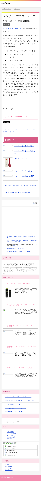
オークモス (34, 269)
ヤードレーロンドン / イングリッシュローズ (20, 325)
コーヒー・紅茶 (11, 437)
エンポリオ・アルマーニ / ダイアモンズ (15, 408)
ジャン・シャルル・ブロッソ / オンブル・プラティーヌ (19, 400)
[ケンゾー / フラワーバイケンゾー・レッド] (7, 150)
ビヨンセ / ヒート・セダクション (17, 368)
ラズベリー (11, 271)
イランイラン (31, 263)
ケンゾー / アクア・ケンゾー (24, 171)
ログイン (7, 465)
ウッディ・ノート (30, 270)
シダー (10, 270)
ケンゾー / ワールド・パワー (24, 146)
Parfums (5, 3)
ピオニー (34, 267)
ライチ (30, 269)
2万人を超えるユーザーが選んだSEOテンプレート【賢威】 (21, 237)
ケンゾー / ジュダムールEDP (24, 176)
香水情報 (9, 438)
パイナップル (13, 267)
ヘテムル (15, 245)
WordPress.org (9, 470)
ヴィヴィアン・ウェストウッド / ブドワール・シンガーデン (21, 305)
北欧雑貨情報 (10, 432)
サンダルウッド (8, 264)
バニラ (5, 270)
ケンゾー (6, 24)
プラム (26, 269)
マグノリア (26, 129)
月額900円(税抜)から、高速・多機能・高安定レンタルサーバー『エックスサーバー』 (22, 241)
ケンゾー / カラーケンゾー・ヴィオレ (18, 192)
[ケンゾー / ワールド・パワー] (7, 145)
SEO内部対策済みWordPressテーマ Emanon (18, 251)
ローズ (12, 132)
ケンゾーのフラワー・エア (12, 28)
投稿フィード (8, 466)
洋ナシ (11, 263)
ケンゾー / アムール (21, 159)
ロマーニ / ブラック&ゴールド (16, 283)
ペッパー (19, 129)
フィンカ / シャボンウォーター (13, 404)
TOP (6, 9)
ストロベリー (22, 269)
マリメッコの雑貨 (11, 433)
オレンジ (32, 264)
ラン (35, 263)
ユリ (35, 270)
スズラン (19, 270)
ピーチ (28, 266)
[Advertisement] (17, 223)
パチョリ (5, 272)
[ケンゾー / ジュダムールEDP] (7, 175)
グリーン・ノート (22, 268)
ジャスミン (18, 264)
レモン (23, 270)
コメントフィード (9, 468)
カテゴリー (6, 422)
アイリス (14, 270)
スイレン (29, 268)
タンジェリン (6, 263)
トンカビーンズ (18, 271)
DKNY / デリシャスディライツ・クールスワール (21, 346)
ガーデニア (11, 129)
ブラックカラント (8, 268)
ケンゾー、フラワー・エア (16, 116)
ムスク (33, 129)
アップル (7, 267)
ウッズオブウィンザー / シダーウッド (15, 411)
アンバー (25, 272)
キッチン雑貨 (10, 435)
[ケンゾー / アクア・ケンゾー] (7, 170)
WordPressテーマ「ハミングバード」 (17, 248)
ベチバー (34, 268)
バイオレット (8, 265)
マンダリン (17, 263)
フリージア (19, 267)
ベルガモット (16, 266)
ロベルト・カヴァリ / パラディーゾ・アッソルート (18, 397)
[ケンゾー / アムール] (7, 162)
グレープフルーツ (27, 267)
